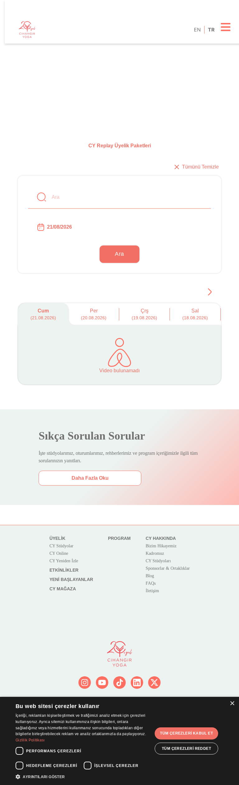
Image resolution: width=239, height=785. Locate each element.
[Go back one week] (210, 292)
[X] (154, 682)
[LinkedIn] (137, 682)
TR (211, 29)
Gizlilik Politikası (30, 740)
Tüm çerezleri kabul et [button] (186, 733)
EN (197, 29)
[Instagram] (84, 682)
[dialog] (119, 741)
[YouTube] (102, 682)
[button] (82, 776)
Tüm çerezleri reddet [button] (186, 748)
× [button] (232, 703)
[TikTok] (119, 682)
